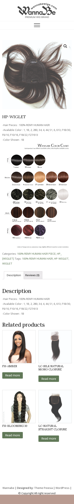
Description (14, 275)
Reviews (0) (32, 275)
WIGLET (7, 263)
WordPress (62, 488)
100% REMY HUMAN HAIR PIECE (36, 253)
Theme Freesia (43, 488)
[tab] (14, 275)
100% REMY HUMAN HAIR (37, 258)
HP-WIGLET (61, 258)
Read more (12, 375)
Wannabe (8, 488)
